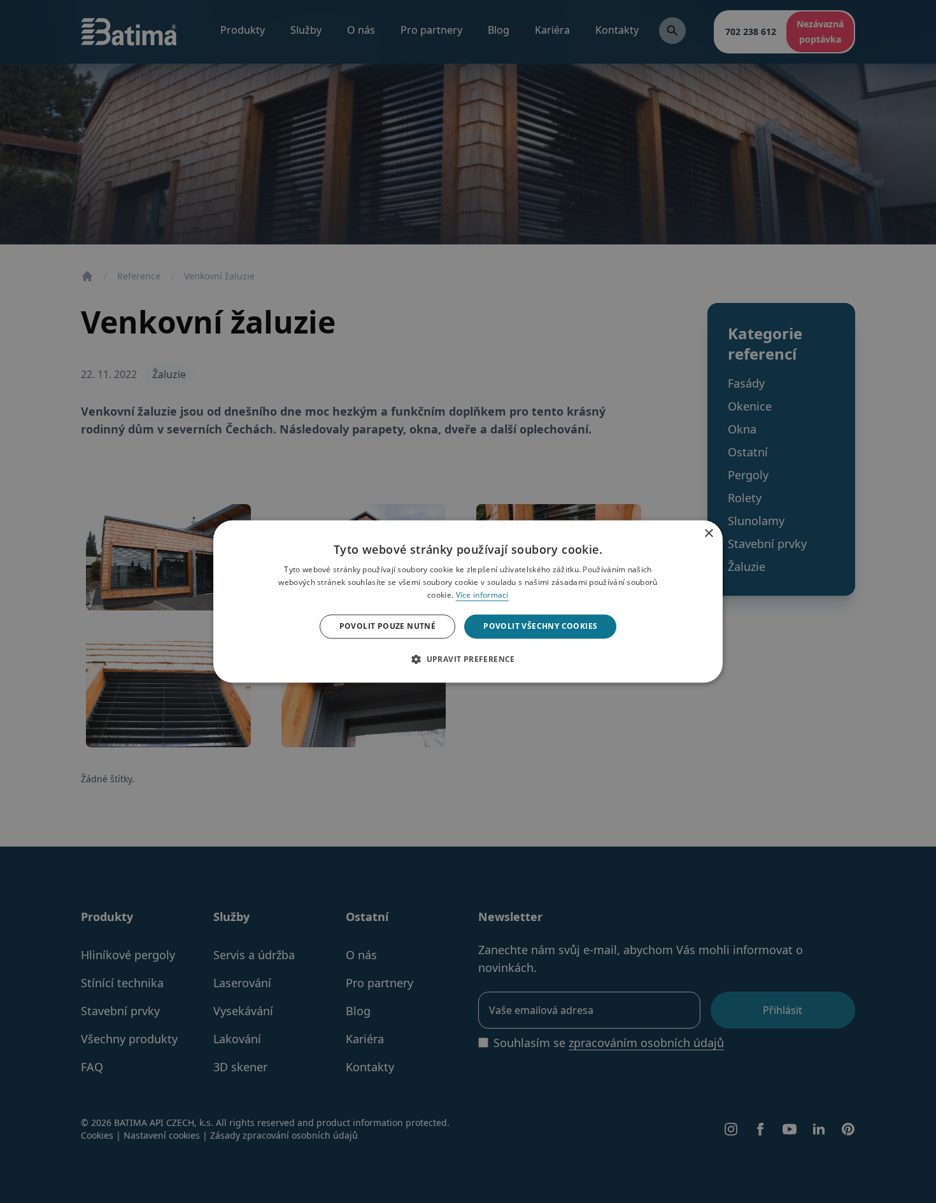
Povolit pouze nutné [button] (387, 626)
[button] (468, 659)
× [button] (708, 530)
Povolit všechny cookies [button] (540, 626)
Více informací (482, 594)
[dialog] (468, 601)
